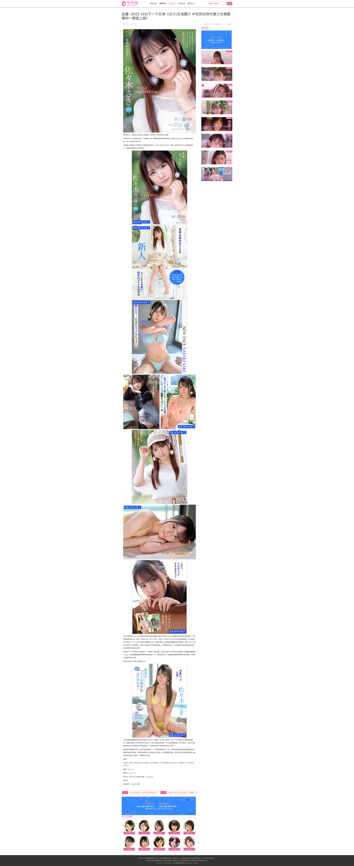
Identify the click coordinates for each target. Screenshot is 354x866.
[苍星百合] (189, 825)
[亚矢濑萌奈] (129, 825)
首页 (212, 24)
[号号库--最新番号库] (130, 3)
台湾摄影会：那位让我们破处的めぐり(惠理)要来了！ (182, 792)
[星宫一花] (144, 825)
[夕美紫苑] (129, 841)
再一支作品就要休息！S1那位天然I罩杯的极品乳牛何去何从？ (143, 792)
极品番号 (172, 3)
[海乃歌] (174, 825)
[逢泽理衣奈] (159, 841)
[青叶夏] (189, 841)
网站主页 (153, 3)
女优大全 (181, 3)
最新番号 (162, 3)
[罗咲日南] (144, 841)
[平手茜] (174, 841)
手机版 (229, 24)
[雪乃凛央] (159, 825)
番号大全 (191, 3)
